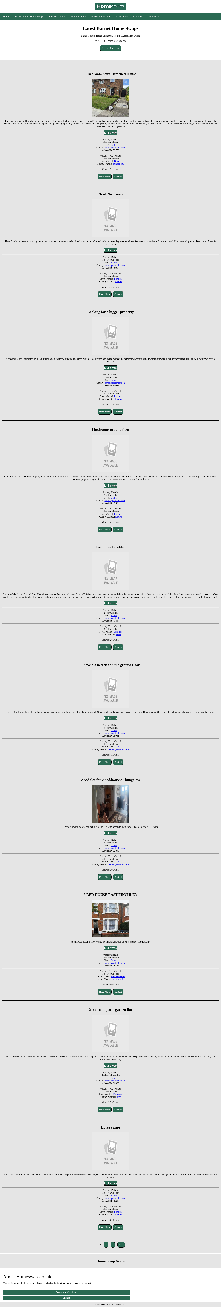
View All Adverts (57, 16)
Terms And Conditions (66, 1292)
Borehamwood (118, 976)
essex (118, 634)
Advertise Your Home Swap (28, 16)
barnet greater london (115, 147)
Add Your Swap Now (110, 48)
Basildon (118, 631)
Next (121, 1244)
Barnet (114, 145)
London (118, 279)
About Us (138, 16)
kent (119, 1097)
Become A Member (101, 16)
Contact (118, 176)
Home (5, 16)
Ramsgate (118, 1094)
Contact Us (154, 16)
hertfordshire (119, 979)
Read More (104, 176)
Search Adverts (78, 16)
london (118, 281)
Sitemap (67, 1297)
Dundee (118, 161)
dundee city (118, 164)
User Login (122, 16)
